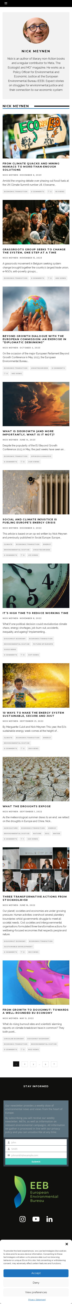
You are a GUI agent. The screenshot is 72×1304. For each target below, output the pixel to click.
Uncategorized (39, 368)
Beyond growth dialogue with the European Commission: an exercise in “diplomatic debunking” (34, 339)
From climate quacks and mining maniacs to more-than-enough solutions (31, 166)
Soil (47, 833)
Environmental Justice (17, 550)
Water (56, 833)
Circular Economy (14, 1039)
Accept (36, 1273)
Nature (37, 833)
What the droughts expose (27, 806)
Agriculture (11, 828)
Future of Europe (43, 644)
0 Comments (37, 191)
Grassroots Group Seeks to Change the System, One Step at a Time (34, 251)
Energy (47, 544)
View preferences (36, 1292)
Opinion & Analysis (41, 456)
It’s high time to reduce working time (36, 613)
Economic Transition (15, 191)
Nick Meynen (10, 175)
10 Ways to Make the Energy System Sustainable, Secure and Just (33, 714)
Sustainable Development (18, 947)
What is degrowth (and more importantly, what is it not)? (29, 433)
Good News (10, 649)
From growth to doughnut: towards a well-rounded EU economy (36, 1011)
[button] (67, 1244)
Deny (36, 1282)
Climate (8, 544)
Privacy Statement (37, 1299)
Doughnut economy (15, 639)
